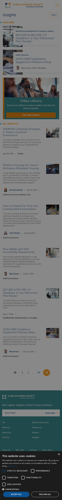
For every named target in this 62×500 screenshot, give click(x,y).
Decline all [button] (45, 494)
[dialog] (31, 475)
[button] (31, 489)
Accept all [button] (16, 494)
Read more (12, 466)
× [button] (59, 454)
